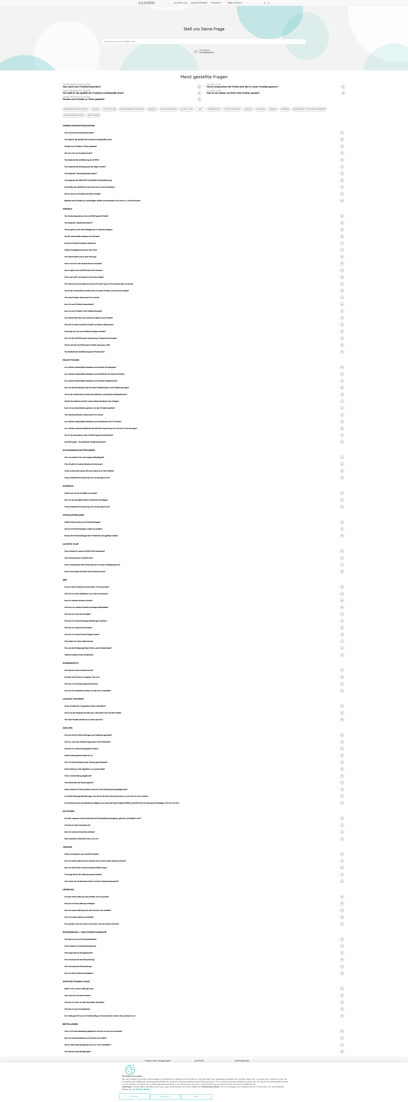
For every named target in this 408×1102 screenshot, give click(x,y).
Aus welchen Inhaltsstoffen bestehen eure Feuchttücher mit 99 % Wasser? (93, 421)
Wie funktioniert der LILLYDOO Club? (78, 558)
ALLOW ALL (134, 1096)
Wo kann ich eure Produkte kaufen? (78, 153)
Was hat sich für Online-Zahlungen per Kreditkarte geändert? (88, 735)
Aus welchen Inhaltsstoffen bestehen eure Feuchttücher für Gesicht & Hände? (94, 374)
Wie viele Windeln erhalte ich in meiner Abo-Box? (83, 719)
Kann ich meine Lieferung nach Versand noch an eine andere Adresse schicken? (95, 861)
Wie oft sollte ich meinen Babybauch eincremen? (83, 464)
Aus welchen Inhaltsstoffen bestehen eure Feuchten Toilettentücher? (91, 381)
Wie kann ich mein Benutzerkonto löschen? (81, 684)
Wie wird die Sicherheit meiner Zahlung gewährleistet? (85, 762)
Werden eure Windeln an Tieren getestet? (83, 99)
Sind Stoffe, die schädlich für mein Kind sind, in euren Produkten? (89, 187)
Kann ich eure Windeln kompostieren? (79, 304)
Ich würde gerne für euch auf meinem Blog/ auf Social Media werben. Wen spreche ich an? (99, 1016)
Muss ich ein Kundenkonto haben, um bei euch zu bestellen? (87, 691)
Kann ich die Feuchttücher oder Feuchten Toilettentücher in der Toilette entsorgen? (96, 388)
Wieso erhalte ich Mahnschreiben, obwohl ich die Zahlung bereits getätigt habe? (95, 789)
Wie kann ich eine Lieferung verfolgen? (79, 903)
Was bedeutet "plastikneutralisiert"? (78, 223)
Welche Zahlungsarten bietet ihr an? (78, 755)
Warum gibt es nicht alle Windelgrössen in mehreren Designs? (88, 229)
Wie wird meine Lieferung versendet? (79, 917)
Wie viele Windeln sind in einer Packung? (80, 257)
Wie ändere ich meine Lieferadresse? (78, 641)
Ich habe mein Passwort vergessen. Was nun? (82, 677)
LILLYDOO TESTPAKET (232, 109)
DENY (197, 1097)
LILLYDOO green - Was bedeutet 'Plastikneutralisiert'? (85, 442)
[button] (217, 3)
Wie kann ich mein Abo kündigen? (77, 614)
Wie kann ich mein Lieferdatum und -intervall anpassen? (86, 594)
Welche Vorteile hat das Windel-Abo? (79, 655)
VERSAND (272, 109)
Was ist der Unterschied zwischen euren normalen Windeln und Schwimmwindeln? (96, 291)
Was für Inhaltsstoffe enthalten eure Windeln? (82, 236)
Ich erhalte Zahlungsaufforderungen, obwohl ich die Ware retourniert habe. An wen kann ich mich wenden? (106, 796)
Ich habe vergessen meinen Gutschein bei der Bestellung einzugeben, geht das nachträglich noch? (102, 818)
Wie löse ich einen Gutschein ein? (77, 825)
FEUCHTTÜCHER (109, 109)
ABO (200, 109)
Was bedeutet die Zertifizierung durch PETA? (81, 160)
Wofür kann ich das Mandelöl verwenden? (80, 493)
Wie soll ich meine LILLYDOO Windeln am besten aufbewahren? (89, 325)
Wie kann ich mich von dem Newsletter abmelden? (84, 1002)
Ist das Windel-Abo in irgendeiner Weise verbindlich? (85, 706)
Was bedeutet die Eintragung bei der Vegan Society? (85, 167)
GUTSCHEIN (260, 109)
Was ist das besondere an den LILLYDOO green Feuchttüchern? (88, 435)
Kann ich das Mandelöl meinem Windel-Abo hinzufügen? (86, 500)
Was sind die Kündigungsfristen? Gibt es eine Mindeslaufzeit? (88, 648)
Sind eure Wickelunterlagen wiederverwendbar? (83, 529)
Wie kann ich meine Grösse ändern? (78, 628)
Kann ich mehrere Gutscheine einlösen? (79, 832)
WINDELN (95, 109)
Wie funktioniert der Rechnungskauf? (78, 782)
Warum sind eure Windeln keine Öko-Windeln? (82, 194)
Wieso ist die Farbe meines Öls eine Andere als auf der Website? (89, 471)
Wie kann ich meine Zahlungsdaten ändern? (81, 749)
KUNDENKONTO (214, 109)
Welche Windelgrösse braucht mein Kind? (80, 250)
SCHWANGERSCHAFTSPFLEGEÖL (132, 109)
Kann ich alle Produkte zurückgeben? (78, 973)
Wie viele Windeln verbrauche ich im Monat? (81, 297)
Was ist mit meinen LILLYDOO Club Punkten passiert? (233, 93)
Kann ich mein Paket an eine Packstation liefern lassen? (85, 868)
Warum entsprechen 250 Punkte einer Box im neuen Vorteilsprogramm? (242, 87)
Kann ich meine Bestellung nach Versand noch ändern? (85, 1038)
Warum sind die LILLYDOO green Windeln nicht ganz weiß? (87, 345)
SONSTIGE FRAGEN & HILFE (74, 115)
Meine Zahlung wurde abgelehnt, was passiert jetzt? (84, 769)
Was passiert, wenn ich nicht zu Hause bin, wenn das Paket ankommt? (91, 924)
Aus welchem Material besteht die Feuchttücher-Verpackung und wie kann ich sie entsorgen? (100, 428)
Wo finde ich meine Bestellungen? (77, 1051)
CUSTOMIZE (164, 1097)
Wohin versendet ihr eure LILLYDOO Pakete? (81, 854)
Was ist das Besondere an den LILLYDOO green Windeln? (86, 216)
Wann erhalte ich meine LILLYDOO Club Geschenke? (84, 551)
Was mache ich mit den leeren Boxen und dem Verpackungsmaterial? (91, 881)
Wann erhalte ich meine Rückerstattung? (80, 946)
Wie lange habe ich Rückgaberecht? (78, 953)
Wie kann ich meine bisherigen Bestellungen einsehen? (85, 621)
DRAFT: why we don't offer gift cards (78, 989)
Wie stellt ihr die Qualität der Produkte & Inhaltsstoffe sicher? (93, 93)
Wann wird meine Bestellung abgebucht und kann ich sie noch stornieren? (93, 1031)
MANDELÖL (152, 109)
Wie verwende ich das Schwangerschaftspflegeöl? (84, 457)
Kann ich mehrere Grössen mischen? (78, 600)
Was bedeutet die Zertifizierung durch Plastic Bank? (84, 352)
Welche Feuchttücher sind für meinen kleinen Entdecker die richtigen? (91, 401)
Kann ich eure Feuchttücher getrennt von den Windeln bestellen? (89, 408)
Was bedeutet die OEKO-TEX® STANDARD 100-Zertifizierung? (88, 180)
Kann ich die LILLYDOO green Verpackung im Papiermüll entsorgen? (90, 338)
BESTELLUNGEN (93, 115)
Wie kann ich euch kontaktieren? (77, 1009)
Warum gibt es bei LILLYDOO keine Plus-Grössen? (83, 270)
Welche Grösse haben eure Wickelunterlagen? (82, 522)
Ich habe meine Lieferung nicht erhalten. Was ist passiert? (86, 897)
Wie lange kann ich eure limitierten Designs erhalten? (85, 331)
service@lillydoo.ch (206, 52)
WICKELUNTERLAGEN (168, 109)
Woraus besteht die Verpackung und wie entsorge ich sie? (87, 478)
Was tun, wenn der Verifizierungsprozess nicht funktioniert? (87, 742)
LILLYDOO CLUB (186, 109)
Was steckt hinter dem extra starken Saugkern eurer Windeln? (88, 318)
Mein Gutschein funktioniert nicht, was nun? (81, 839)
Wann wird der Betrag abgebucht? (78, 776)
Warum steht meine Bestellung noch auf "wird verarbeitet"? (87, 1045)
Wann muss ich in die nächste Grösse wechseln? (83, 263)
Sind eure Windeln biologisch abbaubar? (80, 243)
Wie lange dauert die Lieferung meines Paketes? (83, 874)
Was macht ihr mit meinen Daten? (77, 995)
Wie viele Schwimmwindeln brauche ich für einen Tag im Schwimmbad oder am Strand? (98, 284)
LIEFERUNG (285, 109)
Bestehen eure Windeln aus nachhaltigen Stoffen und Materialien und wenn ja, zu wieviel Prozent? (102, 201)
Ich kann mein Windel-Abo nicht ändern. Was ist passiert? (86, 587)
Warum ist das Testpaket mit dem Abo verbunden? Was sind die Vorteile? (92, 713)
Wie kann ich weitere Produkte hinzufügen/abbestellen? (86, 607)
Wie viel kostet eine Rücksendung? (78, 966)
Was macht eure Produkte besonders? (82, 87)
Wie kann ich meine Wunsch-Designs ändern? (82, 634)
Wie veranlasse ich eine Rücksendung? (79, 960)
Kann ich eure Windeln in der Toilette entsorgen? (83, 311)
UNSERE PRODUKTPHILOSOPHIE (76, 109)
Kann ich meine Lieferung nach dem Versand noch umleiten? (87, 910)
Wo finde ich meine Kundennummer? (78, 670)
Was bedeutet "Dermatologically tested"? (80, 173)
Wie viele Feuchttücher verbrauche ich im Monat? (83, 415)
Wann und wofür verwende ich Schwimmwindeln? (84, 277)
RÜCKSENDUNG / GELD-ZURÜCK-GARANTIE (309, 109)
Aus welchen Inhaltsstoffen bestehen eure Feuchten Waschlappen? (90, 367)
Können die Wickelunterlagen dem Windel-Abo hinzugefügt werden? (91, 536)
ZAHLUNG (248, 109)
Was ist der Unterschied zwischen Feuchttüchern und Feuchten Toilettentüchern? (95, 394)
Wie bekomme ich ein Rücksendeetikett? (80, 939)
